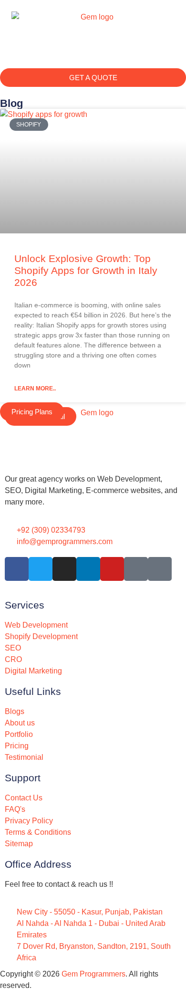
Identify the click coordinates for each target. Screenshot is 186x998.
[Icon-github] (160, 569)
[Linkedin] (88, 569)
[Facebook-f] (17, 569)
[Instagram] (64, 569)
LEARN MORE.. (35, 388)
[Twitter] (40, 569)
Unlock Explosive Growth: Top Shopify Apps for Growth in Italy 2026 (85, 270)
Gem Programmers (93, 974)
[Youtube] (112, 569)
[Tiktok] (136, 569)
